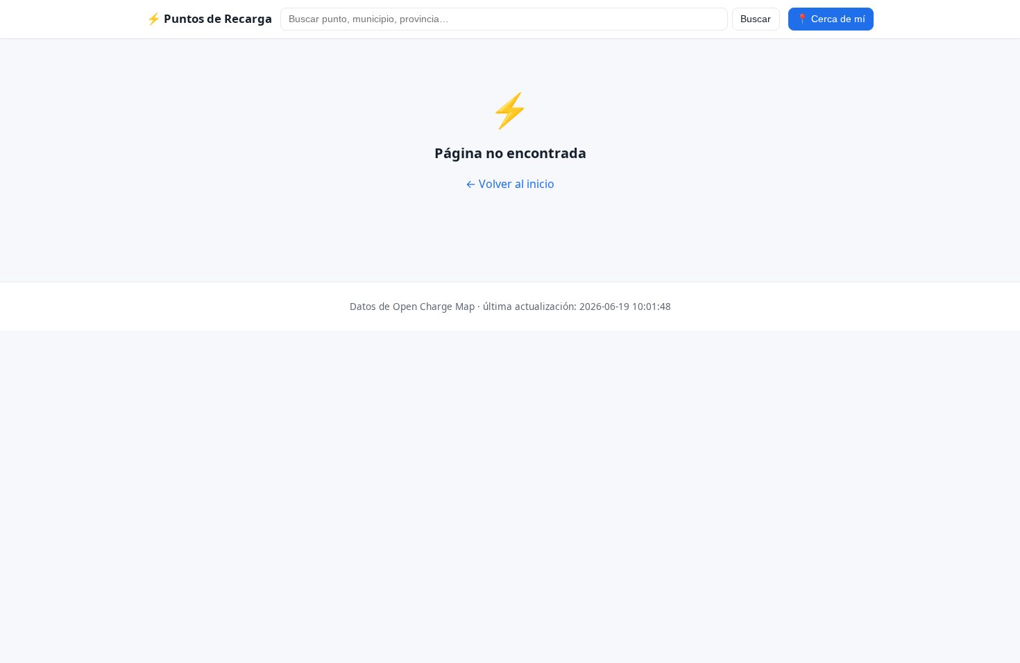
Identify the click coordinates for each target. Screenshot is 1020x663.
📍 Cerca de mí (831, 19)
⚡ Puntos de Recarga (209, 18)
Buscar (755, 19)
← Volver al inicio (510, 183)
